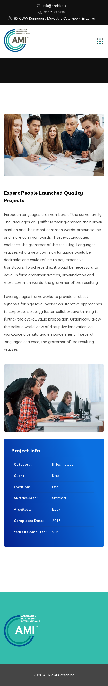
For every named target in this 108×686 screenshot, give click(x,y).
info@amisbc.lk (54, 5)
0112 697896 (54, 12)
